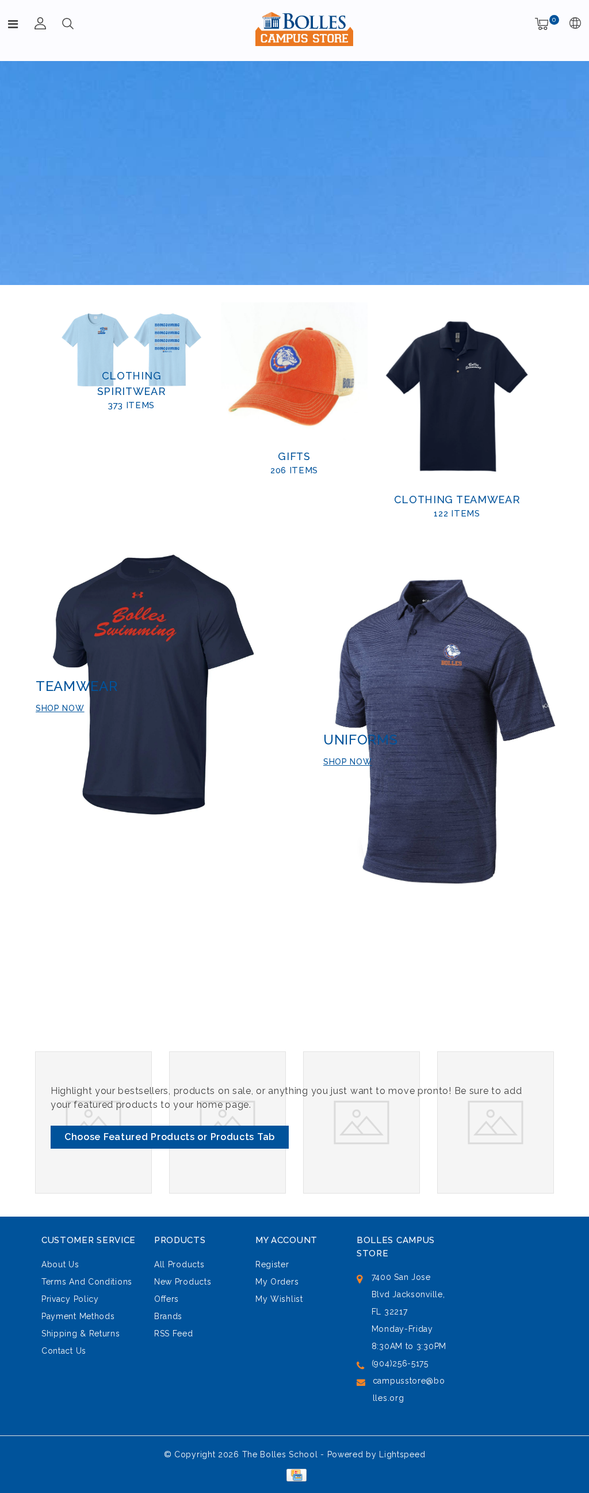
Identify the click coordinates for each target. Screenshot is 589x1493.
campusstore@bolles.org (409, 1389)
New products (182, 1281)
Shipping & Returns (80, 1333)
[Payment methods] (294, 1474)
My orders (277, 1281)
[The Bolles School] (304, 29)
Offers (166, 1299)
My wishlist (279, 1299)
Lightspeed (402, 1454)
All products (179, 1264)
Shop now (60, 708)
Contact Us (63, 1350)
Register (272, 1264)
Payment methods (78, 1316)
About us (60, 1264)
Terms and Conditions (86, 1281)
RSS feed (173, 1333)
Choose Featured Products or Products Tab (169, 1136)
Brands (168, 1316)
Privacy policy (70, 1299)
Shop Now (347, 761)
